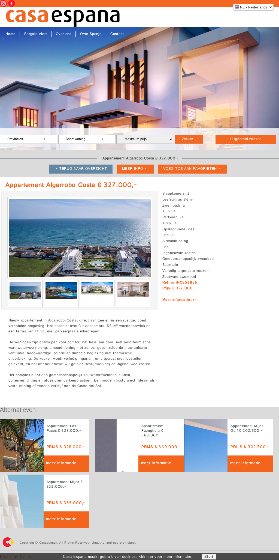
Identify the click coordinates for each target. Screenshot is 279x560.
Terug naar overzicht (83, 169)
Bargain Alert (35, 34)
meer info (132, 169)
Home (10, 34)
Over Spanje (91, 34)
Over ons (63, 34)
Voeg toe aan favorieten (190, 169)
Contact (117, 34)
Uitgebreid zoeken (246, 139)
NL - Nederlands (254, 7)
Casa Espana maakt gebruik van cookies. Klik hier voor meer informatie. (128, 557)
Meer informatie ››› (179, 300)
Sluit (208, 557)
